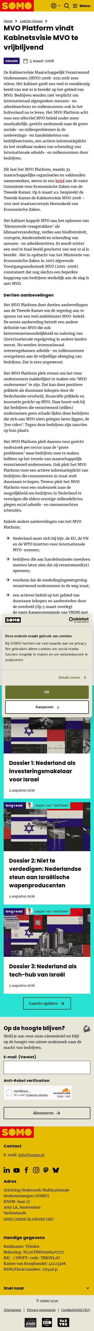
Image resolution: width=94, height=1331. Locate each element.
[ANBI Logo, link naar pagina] (31, 1322)
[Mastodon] (46, 1170)
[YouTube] (16, 1170)
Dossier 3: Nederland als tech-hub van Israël (43, 970)
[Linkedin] (7, 1170)
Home (8, 21)
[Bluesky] (56, 1170)
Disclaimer (12, 1310)
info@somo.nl (31, 1155)
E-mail (20, 1057)
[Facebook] (26, 1170)
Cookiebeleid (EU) (75, 1310)
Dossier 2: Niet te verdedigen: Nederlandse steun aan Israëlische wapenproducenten (45, 873)
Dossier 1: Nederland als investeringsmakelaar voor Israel (42, 771)
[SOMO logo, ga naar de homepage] (17, 5)
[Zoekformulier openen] (67, 5)
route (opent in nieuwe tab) (29, 1218)
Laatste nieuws (31, 21)
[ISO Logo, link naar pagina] (47, 1322)
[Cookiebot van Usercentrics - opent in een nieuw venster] (69, 620)
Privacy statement (41, 1310)
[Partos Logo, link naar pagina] (63, 1322)
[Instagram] (36, 1170)
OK (47, 692)
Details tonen (69, 677)
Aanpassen (44, 707)
